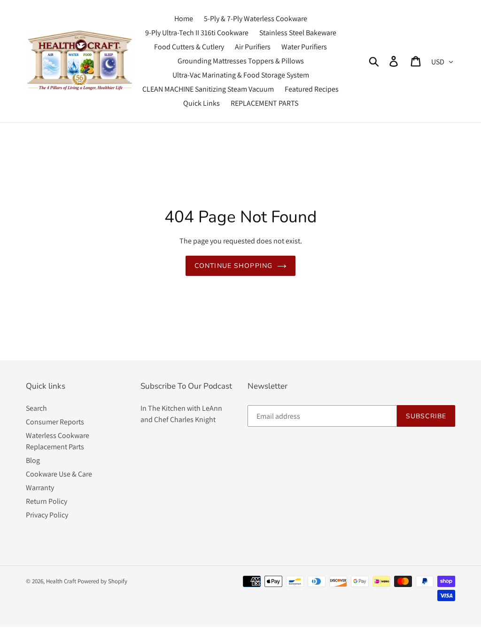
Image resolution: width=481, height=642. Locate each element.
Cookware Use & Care (59, 474)
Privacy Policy (47, 515)
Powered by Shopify (102, 581)
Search (36, 408)
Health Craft (61, 581)
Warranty (40, 488)
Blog (33, 460)
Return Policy (46, 501)
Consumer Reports (55, 422)
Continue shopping (233, 265)
